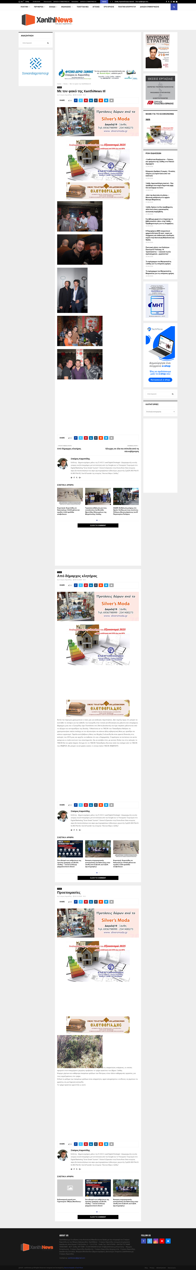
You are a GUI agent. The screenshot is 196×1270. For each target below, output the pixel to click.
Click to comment (98, 525)
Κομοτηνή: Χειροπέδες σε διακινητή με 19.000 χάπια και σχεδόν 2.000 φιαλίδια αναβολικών (68, 511)
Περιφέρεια (38, 7)
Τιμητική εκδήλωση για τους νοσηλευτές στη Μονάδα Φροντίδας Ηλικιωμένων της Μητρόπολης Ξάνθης (96, 511)
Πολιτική (24, 7)
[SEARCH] (47, 43)
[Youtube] (161, 1241)
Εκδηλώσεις (66, 7)
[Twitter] (149, 1241)
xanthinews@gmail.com (76, 1258)
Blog (146, 1268)
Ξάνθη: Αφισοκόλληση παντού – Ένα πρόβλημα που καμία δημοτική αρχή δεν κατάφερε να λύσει (159, 185)
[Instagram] (155, 1241)
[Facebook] (143, 1241)
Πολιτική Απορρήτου (127, 7)
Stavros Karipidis (69, 1268)
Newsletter (75, 1)
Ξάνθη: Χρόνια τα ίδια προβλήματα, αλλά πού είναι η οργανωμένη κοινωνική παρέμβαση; (159, 209)
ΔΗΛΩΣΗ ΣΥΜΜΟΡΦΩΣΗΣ (61, 1)
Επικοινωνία (47, 1)
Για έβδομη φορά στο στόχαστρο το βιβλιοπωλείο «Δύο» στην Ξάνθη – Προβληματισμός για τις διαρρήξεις (159, 221)
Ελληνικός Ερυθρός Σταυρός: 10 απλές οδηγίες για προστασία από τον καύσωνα (160, 173)
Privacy (152, 1268)
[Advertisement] (98, 51)
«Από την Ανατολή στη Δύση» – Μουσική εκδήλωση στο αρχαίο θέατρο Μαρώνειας (158, 197)
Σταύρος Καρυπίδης (65, 95)
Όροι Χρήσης (109, 7)
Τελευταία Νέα (82, 7)
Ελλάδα (52, 7)
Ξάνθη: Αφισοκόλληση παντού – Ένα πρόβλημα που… (131, 2)
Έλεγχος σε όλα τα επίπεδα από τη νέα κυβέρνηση (122, 450)
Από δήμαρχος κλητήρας (69, 449)
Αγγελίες (96, 7)
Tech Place (79, 1268)
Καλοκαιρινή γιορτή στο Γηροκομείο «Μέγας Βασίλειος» (69, 1200)
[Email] (168, 1241)
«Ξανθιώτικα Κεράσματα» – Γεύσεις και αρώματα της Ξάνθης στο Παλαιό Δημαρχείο (160, 162)
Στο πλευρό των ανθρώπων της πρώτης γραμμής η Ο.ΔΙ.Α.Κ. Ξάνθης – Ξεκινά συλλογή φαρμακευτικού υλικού (69, 863)
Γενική (59, 87)
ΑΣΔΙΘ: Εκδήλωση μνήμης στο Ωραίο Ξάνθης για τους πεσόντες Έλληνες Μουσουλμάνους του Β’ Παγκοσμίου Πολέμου (125, 511)
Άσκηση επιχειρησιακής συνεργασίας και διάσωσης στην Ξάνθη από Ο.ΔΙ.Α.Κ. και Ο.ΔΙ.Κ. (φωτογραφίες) (97, 863)
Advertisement (161, 1268)
